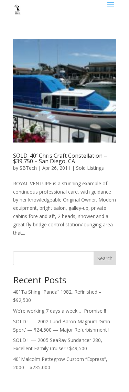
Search (104, 258)
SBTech (28, 168)
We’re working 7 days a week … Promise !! (59, 310)
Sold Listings (90, 168)
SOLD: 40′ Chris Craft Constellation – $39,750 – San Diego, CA (60, 158)
